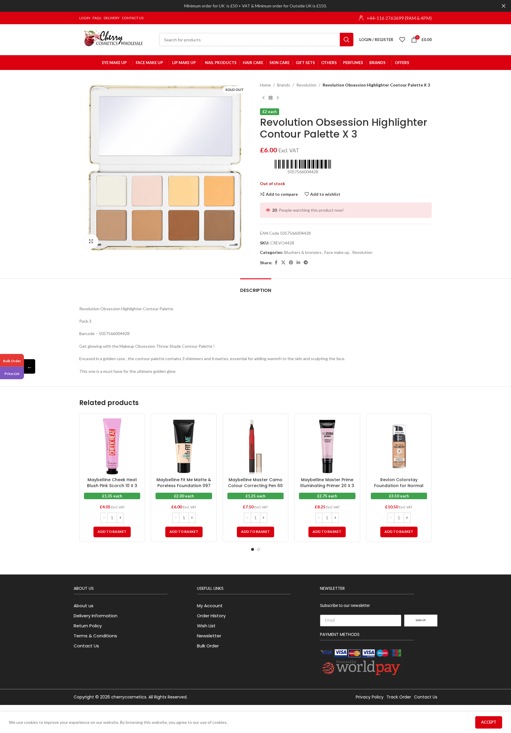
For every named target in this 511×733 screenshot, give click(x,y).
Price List (12, 373)
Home (265, 84)
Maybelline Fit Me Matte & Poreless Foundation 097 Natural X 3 (183, 485)
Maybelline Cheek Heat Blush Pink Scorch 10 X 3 (112, 483)
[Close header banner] (503, 6)
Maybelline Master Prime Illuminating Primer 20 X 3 (327, 483)
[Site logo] (116, 39)
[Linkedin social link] (298, 263)
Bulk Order (12, 360)
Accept (488, 722)
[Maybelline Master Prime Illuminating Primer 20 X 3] (327, 446)
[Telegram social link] (306, 263)
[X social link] (283, 263)
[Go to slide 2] (258, 549)
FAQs (97, 18)
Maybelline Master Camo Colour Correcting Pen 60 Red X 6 (255, 485)
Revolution (306, 84)
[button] (112, 532)
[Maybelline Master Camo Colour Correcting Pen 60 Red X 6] (255, 446)
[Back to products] (270, 97)
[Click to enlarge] (91, 241)
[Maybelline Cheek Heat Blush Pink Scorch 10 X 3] (112, 446)
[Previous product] (263, 97)
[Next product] (277, 97)
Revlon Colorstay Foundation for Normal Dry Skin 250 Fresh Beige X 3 (398, 488)
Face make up (336, 252)
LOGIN (84, 18)
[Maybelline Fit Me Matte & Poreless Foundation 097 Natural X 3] (184, 446)
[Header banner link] (246, 6)
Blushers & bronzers (302, 252)
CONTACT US (132, 18)
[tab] (255, 287)
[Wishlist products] (402, 39)
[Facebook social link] (275, 263)
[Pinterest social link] (291, 263)
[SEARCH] (346, 39)
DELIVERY (111, 18)
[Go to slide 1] (252, 549)
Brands (283, 84)
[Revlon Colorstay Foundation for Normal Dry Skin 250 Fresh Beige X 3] (399, 446)
